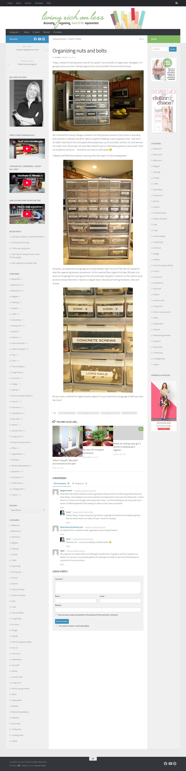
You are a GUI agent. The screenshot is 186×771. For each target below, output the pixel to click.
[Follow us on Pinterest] (43, 39)
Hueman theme (40, 766)
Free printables (18, 366)
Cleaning (15, 302)
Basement (16, 279)
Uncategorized (17, 489)
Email (102, 596)
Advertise (39, 3)
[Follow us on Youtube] (39, 39)
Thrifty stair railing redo (21, 248)
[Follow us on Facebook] (35, 39)
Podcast (46, 32)
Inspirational (16, 413)
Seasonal (15, 471)
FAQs (48, 3)
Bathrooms (16, 285)
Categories (13, 32)
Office (14, 448)
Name (58, 596)
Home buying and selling (21, 396)
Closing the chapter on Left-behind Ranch (28, 237)
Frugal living (16, 372)
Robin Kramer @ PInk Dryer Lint (71, 527)
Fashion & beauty (18, 349)
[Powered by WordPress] (19, 765)
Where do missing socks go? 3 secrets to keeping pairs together (127, 446)
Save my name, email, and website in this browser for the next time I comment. (88, 615)
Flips (13, 355)
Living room (16, 436)
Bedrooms (16, 291)
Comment (59, 579)
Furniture (15, 378)
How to (14, 401)
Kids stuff (15, 419)
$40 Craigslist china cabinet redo (24, 263)
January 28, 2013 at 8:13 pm (83, 539)
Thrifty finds (74, 39)
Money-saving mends (20, 442)
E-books (36, 32)
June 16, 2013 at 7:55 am (76, 551)
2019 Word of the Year (20, 242)
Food (14, 361)
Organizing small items (129, 413)
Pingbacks (81, 483)
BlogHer (15, 296)
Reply (62, 507)
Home (10, 3)
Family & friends (18, 343)
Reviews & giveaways (20, 466)
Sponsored (16, 477)
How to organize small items (110, 413)
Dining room (17, 326)
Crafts (14, 314)
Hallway (15, 390)
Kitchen (15, 425)
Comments (63, 483)
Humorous (16, 407)
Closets (15, 308)
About (18, 3)
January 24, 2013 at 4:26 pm (95, 527)
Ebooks (15, 331)
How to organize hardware (67, 413)
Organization (59, 39)
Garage (14, 384)
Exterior (15, 337)
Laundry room (17, 431)
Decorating (16, 320)
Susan (57, 57)
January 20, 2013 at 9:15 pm (83, 512)
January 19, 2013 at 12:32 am (85, 491)
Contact (28, 3)
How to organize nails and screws (88, 413)
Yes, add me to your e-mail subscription (74, 626)
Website (58, 605)
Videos (26, 32)
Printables (57, 32)
